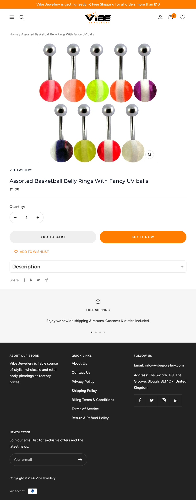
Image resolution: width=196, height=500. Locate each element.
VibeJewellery (21, 170)
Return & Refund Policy (90, 418)
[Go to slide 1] (91, 332)
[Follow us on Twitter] (152, 400)
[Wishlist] (182, 17)
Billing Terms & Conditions (93, 400)
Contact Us (81, 372)
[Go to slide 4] (104, 332)
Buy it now (143, 237)
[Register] (80, 459)
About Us (79, 363)
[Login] (160, 17)
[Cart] (170, 17)
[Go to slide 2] (96, 332)
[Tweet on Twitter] (38, 280)
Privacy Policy (83, 381)
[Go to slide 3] (100, 332)
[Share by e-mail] (46, 280)
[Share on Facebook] (24, 280)
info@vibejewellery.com (164, 365)
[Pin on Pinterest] (31, 280)
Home (14, 34)
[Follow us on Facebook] (140, 400)
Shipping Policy (84, 391)
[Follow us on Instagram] (164, 400)
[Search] (22, 17)
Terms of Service (85, 409)
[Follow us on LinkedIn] (176, 400)
